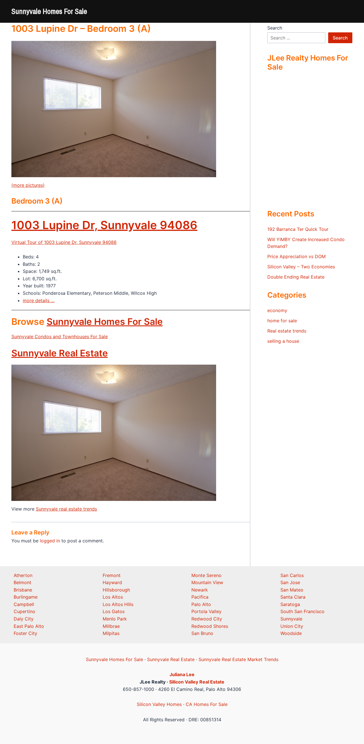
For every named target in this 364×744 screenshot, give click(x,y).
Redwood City (206, 619)
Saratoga (290, 604)
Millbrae (111, 626)
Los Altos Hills (118, 604)
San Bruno (202, 633)
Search (274, 28)
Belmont (22, 582)
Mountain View (207, 582)
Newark (199, 590)
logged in (50, 541)
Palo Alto (201, 604)
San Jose (290, 582)
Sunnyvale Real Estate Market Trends (238, 659)
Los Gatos (114, 611)
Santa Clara (292, 597)
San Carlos (292, 575)
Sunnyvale (291, 619)
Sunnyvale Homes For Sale (49, 11)
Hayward (112, 582)
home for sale (282, 320)
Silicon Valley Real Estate (196, 682)
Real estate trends (286, 331)
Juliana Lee (182, 674)
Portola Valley (206, 611)
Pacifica (199, 597)
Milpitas (111, 633)
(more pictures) (28, 185)
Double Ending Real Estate (295, 277)
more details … (39, 300)
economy (277, 310)
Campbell (24, 604)
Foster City (25, 633)
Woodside (291, 633)
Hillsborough (116, 590)
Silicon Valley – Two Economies (301, 266)
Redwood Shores (209, 626)
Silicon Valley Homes (159, 704)
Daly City (24, 619)
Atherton (23, 575)
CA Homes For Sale (207, 704)
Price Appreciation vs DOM (296, 256)
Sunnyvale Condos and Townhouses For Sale (59, 336)
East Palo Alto (29, 626)
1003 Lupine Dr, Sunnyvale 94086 (104, 225)
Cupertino (24, 611)
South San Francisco (302, 611)
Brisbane (23, 590)
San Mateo (291, 590)
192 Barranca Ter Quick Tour (297, 229)
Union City (291, 626)
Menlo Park (115, 619)
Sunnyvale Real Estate (59, 353)
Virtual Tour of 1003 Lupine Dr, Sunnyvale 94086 (64, 242)
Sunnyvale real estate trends (66, 509)
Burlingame (26, 597)
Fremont (112, 575)
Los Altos (113, 597)
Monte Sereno (206, 575)
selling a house (283, 341)
